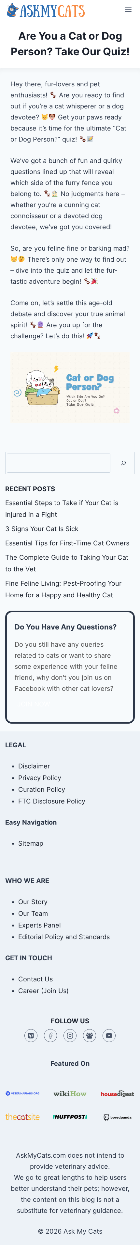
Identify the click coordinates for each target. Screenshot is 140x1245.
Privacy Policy (39, 778)
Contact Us (35, 979)
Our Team (33, 913)
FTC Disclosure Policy (51, 801)
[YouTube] (109, 1035)
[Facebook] (50, 1035)
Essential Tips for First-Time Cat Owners (67, 543)
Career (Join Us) (43, 991)
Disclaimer (34, 766)
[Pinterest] (30, 1035)
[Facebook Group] (89, 1035)
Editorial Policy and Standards (64, 937)
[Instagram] (70, 1035)
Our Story (33, 902)
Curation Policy (41, 789)
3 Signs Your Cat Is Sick (41, 529)
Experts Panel (39, 925)
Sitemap (30, 843)
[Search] (123, 463)
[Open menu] (128, 9)
